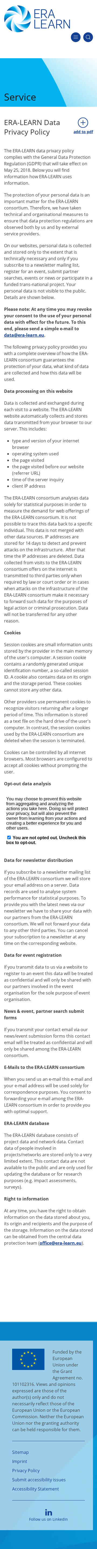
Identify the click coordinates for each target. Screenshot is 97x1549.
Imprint (19, 1461)
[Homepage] (37, 18)
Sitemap (20, 1452)
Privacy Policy (26, 1471)
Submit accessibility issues (39, 1480)
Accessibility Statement (35, 1489)
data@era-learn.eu (24, 335)
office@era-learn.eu (61, 1243)
